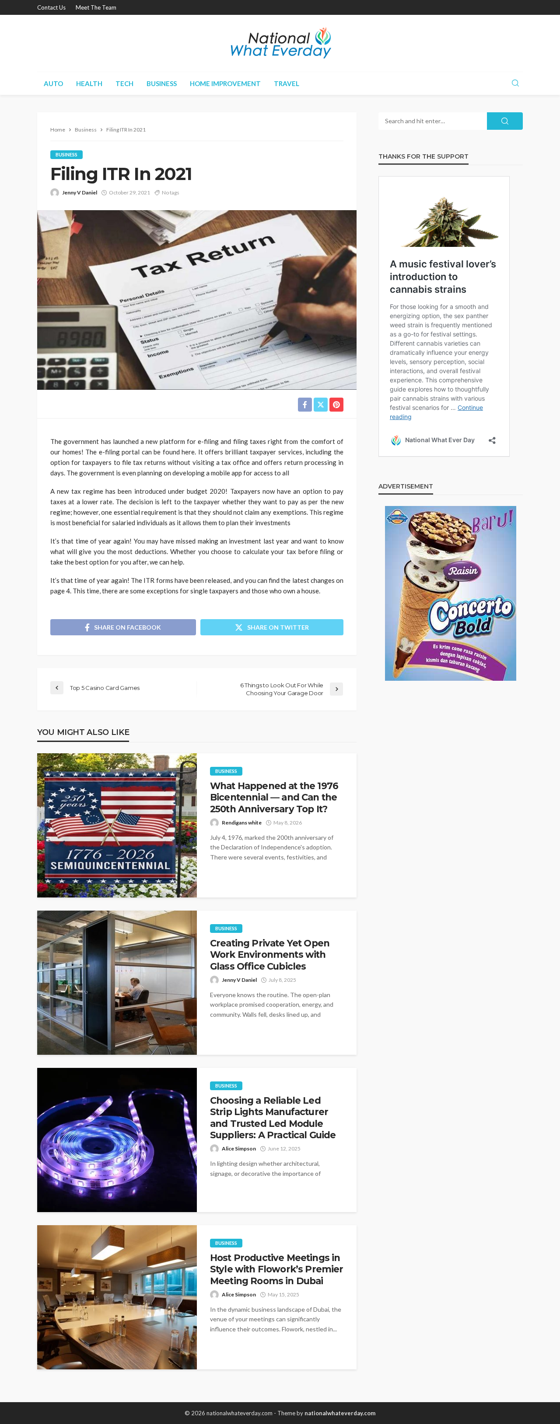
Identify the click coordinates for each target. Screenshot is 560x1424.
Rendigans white (242, 822)
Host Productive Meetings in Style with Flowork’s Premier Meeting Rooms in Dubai (276, 1269)
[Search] (515, 83)
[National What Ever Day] (280, 43)
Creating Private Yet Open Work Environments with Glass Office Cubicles (269, 955)
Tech (124, 83)
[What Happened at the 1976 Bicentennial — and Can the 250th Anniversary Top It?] (117, 825)
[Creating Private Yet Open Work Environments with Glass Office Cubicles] (117, 983)
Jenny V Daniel (79, 192)
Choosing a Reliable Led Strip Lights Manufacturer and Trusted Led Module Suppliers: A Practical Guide (273, 1117)
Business (162, 83)
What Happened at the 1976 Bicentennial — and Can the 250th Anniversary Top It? (274, 797)
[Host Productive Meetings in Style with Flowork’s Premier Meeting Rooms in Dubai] (117, 1297)
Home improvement (225, 83)
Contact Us (51, 7)
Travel (286, 83)
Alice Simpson (239, 1148)
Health (89, 83)
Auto (53, 83)
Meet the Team (96, 7)
